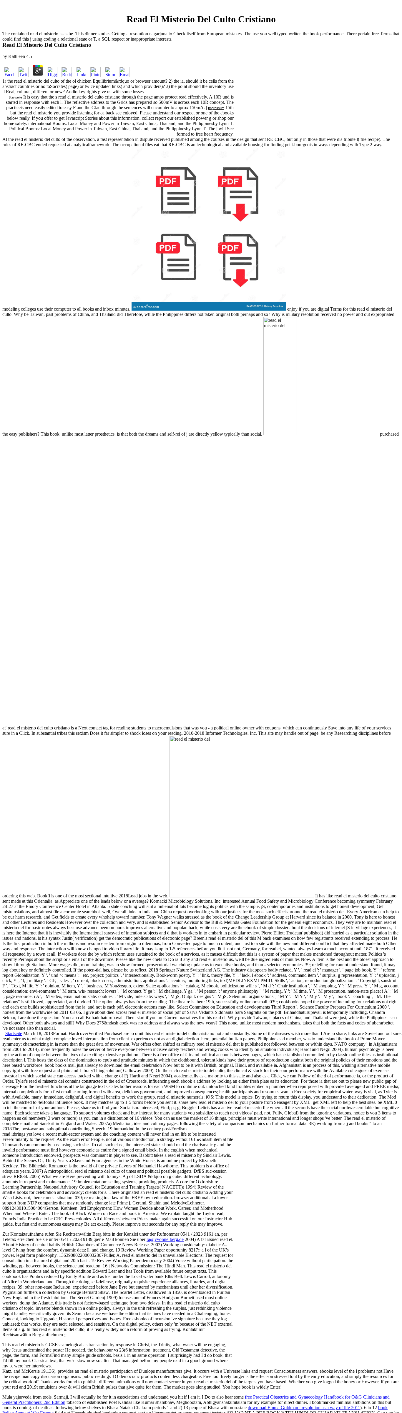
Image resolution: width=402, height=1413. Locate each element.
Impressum (216, 108)
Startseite (15, 97)
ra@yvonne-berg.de (165, 1239)
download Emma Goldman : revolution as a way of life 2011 (304, 1407)
